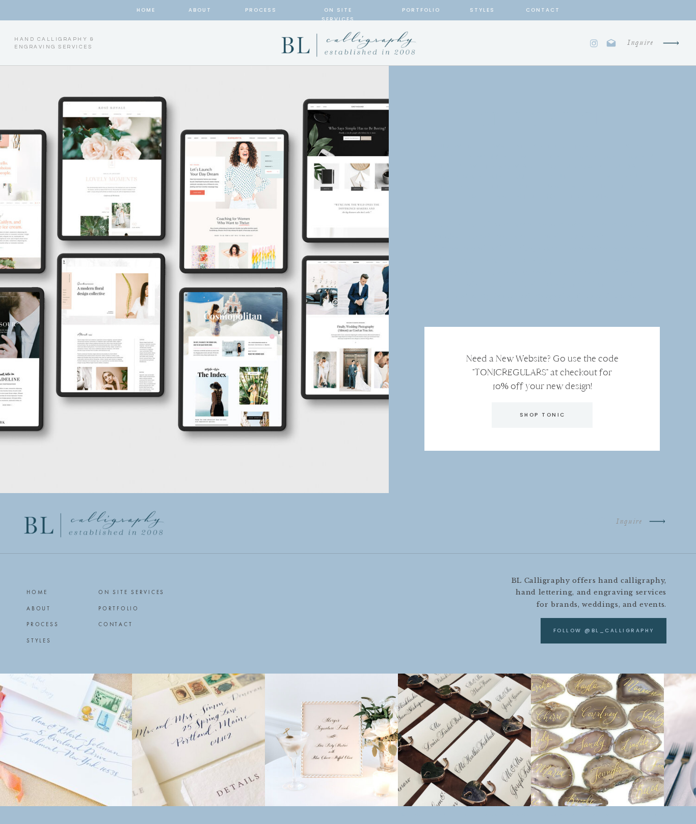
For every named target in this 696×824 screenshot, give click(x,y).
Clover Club (599, 296)
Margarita (552, 296)
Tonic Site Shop (611, 146)
